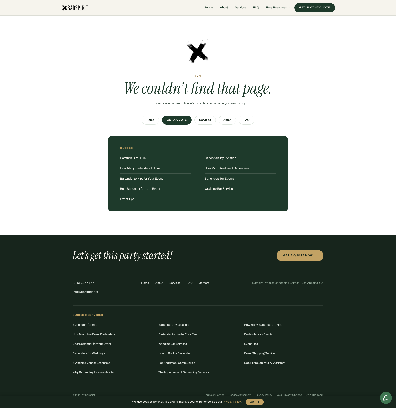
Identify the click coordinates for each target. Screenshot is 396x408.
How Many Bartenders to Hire (140, 168)
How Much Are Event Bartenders (227, 168)
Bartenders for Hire (133, 158)
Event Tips (127, 199)
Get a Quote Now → (300, 255)
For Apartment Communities (176, 362)
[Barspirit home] (74, 7)
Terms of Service (214, 395)
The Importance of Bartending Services (183, 372)
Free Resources (276, 7)
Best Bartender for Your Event (140, 188)
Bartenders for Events (219, 178)
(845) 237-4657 (83, 282)
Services (240, 7)
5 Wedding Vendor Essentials (91, 362)
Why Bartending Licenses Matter (94, 372)
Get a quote (177, 119)
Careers (204, 282)
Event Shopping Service (259, 353)
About (224, 7)
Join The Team (314, 395)
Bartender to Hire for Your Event (141, 178)
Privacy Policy (263, 395)
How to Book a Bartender (174, 353)
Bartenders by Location (220, 158)
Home (209, 7)
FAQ (256, 7)
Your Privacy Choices (289, 395)
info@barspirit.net (85, 291)
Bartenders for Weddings (89, 353)
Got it (255, 401)
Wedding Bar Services (220, 188)
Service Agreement (240, 395)
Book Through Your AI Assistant (264, 362)
